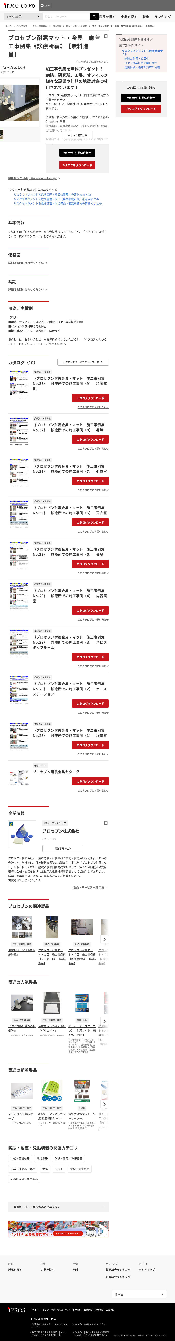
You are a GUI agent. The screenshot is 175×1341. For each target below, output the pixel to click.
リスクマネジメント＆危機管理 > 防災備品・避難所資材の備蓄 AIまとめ (58, 203)
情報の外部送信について (60, 1310)
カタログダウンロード (90, 398)
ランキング (163, 16)
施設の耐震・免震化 (136, 58)
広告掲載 (110, 1310)
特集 (146, 16)
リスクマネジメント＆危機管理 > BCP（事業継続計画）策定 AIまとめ (56, 199)
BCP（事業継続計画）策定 (140, 63)
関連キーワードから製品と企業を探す (37, 1207)
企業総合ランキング (118, 1277)
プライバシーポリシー (40, 1310)
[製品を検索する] (94, 16)
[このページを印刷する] (97, 37)
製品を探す (107, 16)
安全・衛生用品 (79, 1169)
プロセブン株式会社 (13, 67)
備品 (45, 1169)
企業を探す (129, 16)
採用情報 (99, 1310)
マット (59, 1169)
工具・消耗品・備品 (22, 1169)
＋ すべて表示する (77, 135)
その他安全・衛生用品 (24, 1179)
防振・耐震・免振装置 (68, 1158)
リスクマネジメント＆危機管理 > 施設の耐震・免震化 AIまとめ (52, 194)
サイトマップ (146, 1269)
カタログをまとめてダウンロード (81, 362)
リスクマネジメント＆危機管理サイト (142, 52)
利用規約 (77, 1310)
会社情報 (88, 1310)
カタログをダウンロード (77, 165)
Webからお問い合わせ (77, 153)
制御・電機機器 (20, 1158)
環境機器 (42, 1158)
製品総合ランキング (118, 1269)
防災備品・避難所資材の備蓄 (142, 67)
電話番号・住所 (63, 848)
